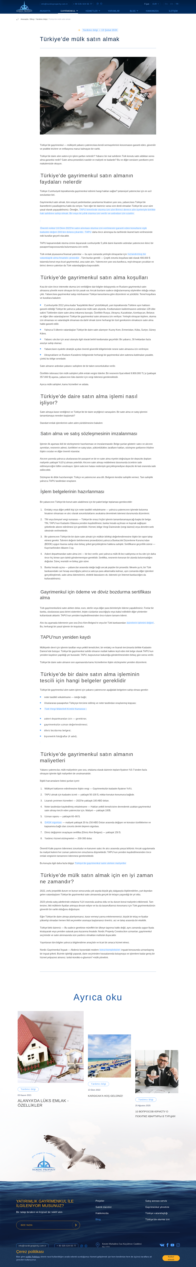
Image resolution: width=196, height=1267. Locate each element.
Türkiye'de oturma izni (157, 1219)
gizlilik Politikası (33, 1257)
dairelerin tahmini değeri (140, 623)
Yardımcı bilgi (41, 19)
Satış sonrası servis (156, 1201)
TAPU (88, 232)
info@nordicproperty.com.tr (54, 4)
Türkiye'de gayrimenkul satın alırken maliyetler (100, 863)
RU (166, 4)
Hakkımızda (152, 11)
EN (171, 4)
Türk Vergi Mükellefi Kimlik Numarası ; (65, 709)
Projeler (100, 1201)
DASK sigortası (53, 822)
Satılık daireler (104, 1207)
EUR (155, 4)
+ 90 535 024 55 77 (82, 4)
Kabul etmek (171, 1258)
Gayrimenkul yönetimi (157, 1207)
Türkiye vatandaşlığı (156, 1213)
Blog (32, 19)
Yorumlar (114, 11)
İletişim (173, 11)
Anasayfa (45, 11)
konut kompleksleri (110, 950)
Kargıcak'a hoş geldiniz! (105, 1095)
